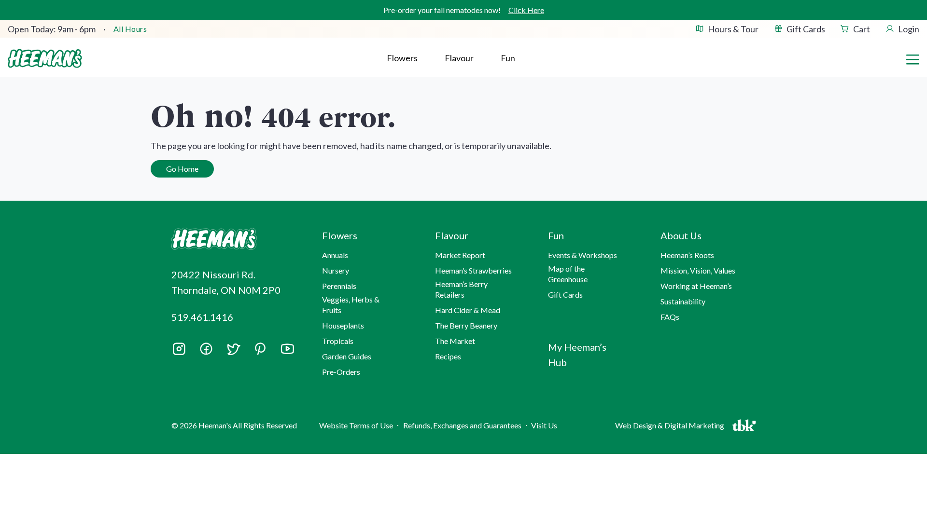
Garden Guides (346, 356)
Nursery (335, 270)
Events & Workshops (582, 255)
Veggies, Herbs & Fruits (350, 305)
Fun (508, 58)
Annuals (335, 255)
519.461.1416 (202, 317)
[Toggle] (912, 58)
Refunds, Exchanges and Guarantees (462, 425)
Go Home (182, 168)
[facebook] (206, 348)
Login (908, 29)
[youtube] (287, 352)
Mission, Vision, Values (697, 270)
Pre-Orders (341, 371)
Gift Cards (806, 29)
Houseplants (343, 325)
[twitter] (233, 352)
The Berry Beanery (466, 325)
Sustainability (682, 301)
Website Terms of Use (356, 425)
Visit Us (544, 425)
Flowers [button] (402, 58)
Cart (861, 29)
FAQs (669, 316)
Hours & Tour (733, 29)
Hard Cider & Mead (467, 310)
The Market (455, 340)
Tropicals (337, 340)
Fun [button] (556, 235)
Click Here (526, 9)
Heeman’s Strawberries (473, 270)
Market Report (460, 255)
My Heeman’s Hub (577, 354)
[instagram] (179, 352)
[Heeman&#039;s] (235, 239)
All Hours (130, 29)
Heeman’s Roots (687, 255)
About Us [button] (681, 235)
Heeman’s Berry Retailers (461, 289)
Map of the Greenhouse (568, 274)
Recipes (448, 356)
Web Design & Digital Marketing (671, 428)
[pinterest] (260, 348)
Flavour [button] (459, 58)
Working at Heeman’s (696, 285)
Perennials (339, 285)
